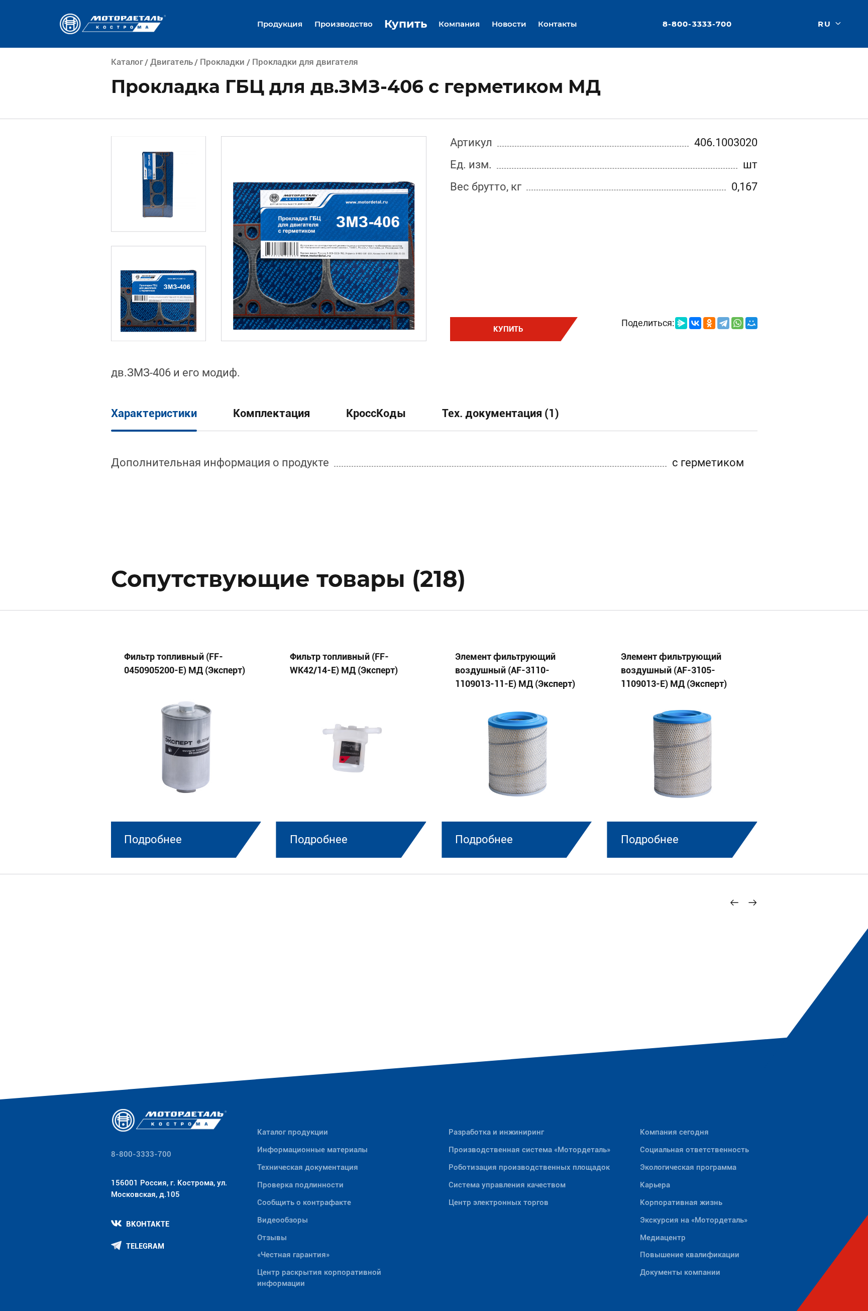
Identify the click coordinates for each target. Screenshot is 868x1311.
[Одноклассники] (709, 323)
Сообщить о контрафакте (304, 1202)
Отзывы (272, 1237)
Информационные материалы (312, 1149)
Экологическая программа (688, 1167)
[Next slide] (752, 902)
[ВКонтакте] (695, 323)
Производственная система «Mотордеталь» (529, 1149)
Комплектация (271, 413)
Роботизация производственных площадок (529, 1167)
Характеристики (154, 413)
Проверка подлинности (300, 1184)
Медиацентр (663, 1237)
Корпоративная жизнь (681, 1202)
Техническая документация (307, 1167)
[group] (186, 746)
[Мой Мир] (751, 323)
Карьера (655, 1184)
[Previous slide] (734, 902)
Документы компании (680, 1272)
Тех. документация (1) (500, 413)
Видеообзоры (282, 1220)
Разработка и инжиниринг (496, 1132)
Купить (405, 23)
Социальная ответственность (694, 1149)
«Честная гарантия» (293, 1254)
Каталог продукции (292, 1132)
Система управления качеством (507, 1184)
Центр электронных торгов (499, 1202)
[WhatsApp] (737, 323)
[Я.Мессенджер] (681, 323)
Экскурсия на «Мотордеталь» (693, 1220)
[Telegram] (723, 323)
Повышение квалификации (689, 1254)
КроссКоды (376, 413)
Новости (509, 24)
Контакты (557, 24)
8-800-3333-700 (697, 24)
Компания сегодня (674, 1132)
